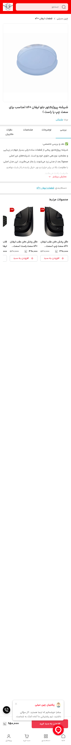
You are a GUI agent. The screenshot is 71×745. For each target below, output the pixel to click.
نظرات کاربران (9, 132)
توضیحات (46, 130)
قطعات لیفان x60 (43, 18)
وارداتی (59, 120)
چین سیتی (62, 18)
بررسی (63, 130)
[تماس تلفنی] (6, 710)
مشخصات (28, 130)
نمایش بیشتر (60, 177)
